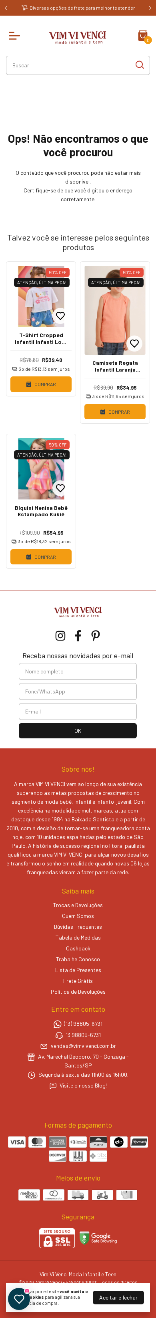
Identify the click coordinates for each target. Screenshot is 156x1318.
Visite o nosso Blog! (83, 1085)
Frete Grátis (78, 980)
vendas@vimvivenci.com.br (83, 1045)
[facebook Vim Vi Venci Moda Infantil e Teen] (78, 636)
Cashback (78, 948)
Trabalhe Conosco (78, 959)
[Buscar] (139, 65)
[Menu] (16, 36)
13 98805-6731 (83, 1034)
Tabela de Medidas (78, 937)
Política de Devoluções (78, 991)
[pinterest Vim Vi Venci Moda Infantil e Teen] (95, 636)
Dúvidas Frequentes (78, 926)
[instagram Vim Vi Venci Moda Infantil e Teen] (60, 636)
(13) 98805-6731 (83, 1024)
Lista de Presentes (78, 969)
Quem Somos (78, 915)
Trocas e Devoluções (78, 905)
